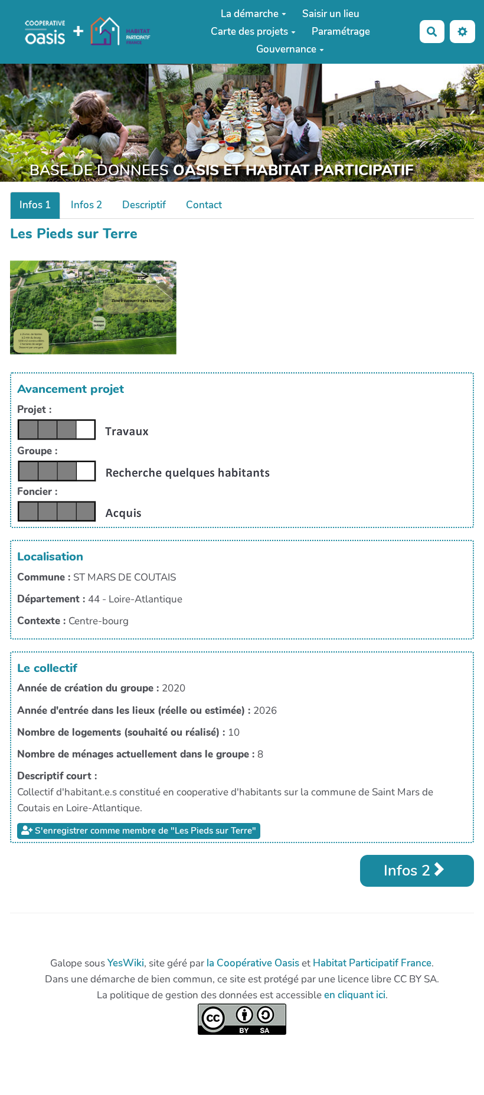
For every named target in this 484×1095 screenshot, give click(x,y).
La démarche (250, 14)
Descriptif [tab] (144, 205)
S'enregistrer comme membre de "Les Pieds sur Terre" (144, 831)
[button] (462, 31)
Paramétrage (341, 31)
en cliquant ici (354, 995)
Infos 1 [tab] (35, 205)
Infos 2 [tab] (86, 205)
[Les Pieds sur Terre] (93, 306)
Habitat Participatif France (372, 963)
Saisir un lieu (330, 14)
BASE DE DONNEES (221, 170)
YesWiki (125, 963)
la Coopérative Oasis (253, 963)
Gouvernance (286, 49)
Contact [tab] (204, 205)
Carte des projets (249, 31)
